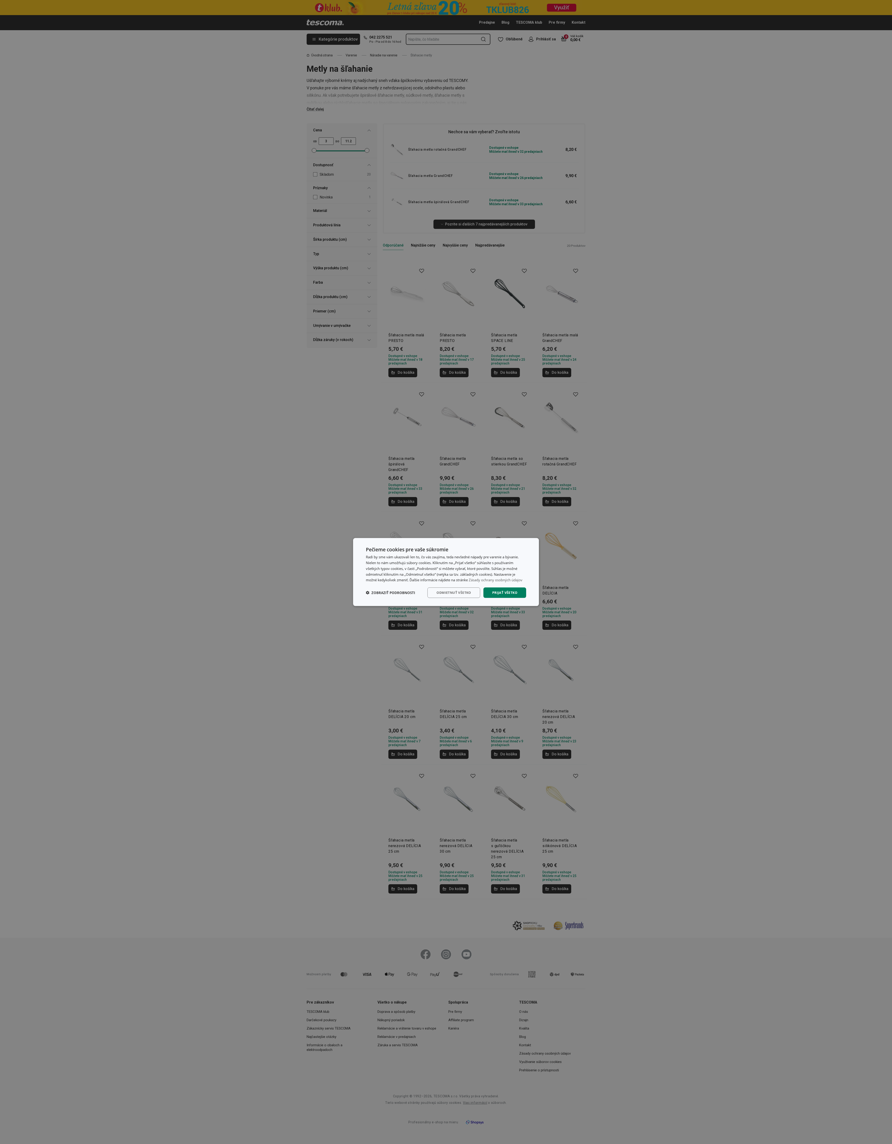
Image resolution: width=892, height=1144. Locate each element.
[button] (390, 593)
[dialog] (446, 572)
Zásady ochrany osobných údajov (495, 580)
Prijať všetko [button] (504, 592)
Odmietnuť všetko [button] (453, 592)
